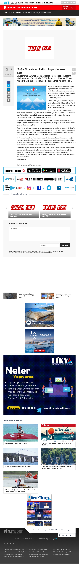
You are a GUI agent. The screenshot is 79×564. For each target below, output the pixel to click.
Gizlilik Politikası (54, 530)
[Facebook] (8, 82)
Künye (39, 530)
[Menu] (62, 2)
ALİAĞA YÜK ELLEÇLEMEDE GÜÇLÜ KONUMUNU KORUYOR (25, 7)
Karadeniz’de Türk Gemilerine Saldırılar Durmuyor (13, 550)
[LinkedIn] (8, 89)
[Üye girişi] (70, 535)
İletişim (45, 530)
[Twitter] (8, 85)
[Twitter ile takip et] (63, 535)
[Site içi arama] (74, 2)
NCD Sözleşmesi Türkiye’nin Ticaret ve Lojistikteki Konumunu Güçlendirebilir (37, 552)
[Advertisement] (39, 275)
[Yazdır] (8, 96)
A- (74, 73)
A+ (74, 70)
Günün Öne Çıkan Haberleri (10, 544)
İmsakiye (67, 530)
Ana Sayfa (33, 530)
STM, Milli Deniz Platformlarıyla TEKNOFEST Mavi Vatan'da (35, 557)
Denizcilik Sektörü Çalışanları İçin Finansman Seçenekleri (12, 554)
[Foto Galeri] (68, 2)
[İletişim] (71, 2)
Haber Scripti (51, 539)
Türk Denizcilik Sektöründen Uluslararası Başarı (14, 557)
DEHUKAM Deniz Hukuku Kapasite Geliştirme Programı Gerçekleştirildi (60, 554)
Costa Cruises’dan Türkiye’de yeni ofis (38, 554)
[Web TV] (65, 2)
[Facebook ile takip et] (59, 535)
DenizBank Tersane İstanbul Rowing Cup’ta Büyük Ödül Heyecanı (14, 552)
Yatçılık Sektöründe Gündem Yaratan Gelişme (37, 550)
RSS (62, 530)
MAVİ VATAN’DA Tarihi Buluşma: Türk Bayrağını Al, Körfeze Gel (61, 552)
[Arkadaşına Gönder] (8, 92)
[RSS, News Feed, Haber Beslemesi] (66, 535)
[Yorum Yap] (8, 100)
